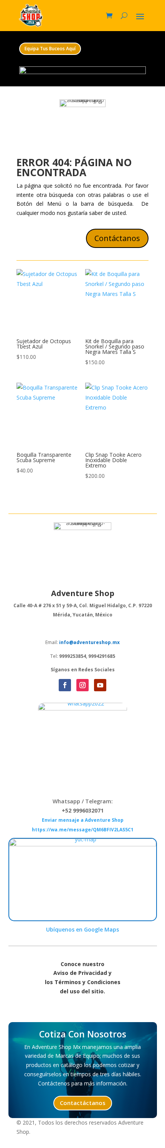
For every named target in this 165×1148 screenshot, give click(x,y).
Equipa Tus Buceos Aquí (50, 48)
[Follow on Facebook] (65, 685)
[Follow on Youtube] (100, 685)
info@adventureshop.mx (89, 642)
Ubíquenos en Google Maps (82, 929)
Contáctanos (117, 238)
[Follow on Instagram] (82, 685)
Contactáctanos (83, 1103)
